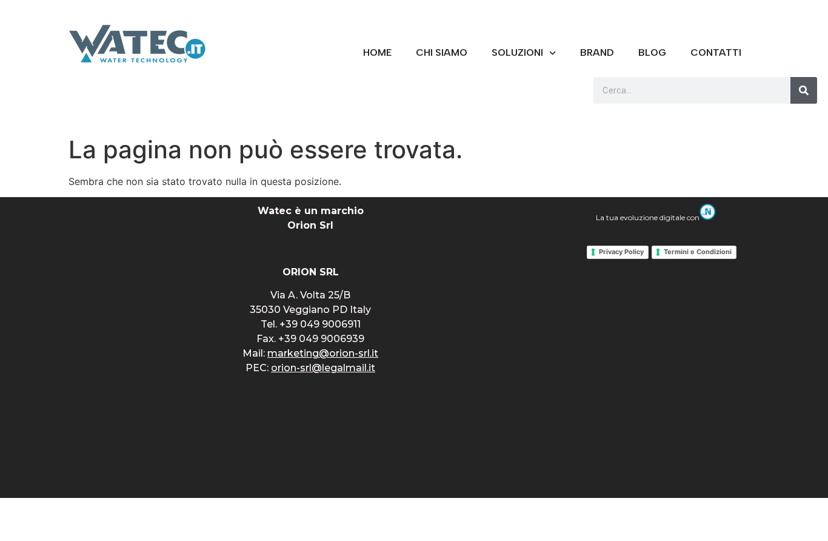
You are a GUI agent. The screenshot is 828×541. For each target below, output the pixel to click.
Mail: (310, 353)
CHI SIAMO (441, 52)
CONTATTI (715, 52)
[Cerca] (803, 90)
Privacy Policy (621, 251)
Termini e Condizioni (698, 251)
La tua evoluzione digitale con (647, 217)
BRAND (597, 52)
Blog (652, 52)
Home (377, 52)
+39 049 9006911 (320, 324)
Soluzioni (517, 52)
